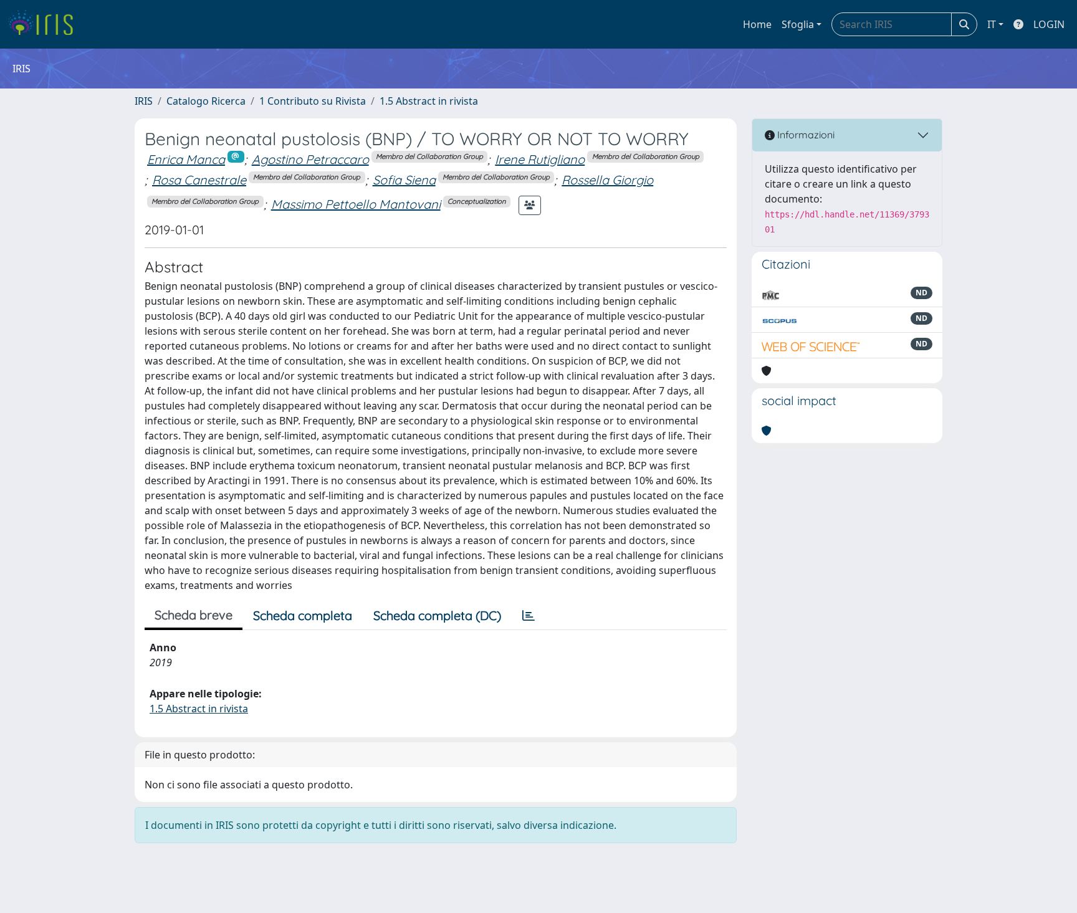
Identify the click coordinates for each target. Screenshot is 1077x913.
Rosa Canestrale (199, 180)
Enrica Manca (186, 159)
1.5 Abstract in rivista (429, 101)
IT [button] (991, 24)
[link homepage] (45, 24)
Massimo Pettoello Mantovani (356, 204)
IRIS (144, 101)
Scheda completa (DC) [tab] (437, 615)
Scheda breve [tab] (193, 615)
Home (757, 24)
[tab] (528, 616)
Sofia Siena (404, 180)
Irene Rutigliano (540, 159)
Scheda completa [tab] (302, 615)
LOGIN (1049, 24)
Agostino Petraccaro (310, 159)
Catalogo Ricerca (206, 101)
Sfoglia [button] (798, 24)
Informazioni (805, 134)
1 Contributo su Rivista (312, 101)
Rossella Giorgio (607, 180)
